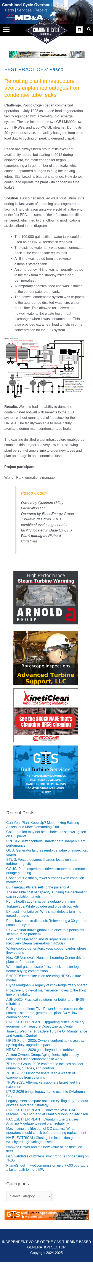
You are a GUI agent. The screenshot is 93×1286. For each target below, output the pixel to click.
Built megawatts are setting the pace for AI (38, 887)
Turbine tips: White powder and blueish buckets (42, 906)
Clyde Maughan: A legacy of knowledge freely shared (47, 985)
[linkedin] (80, 29)
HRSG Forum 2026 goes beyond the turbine (40, 1050)
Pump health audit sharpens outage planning (40, 901)
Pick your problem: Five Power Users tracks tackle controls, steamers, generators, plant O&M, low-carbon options (44, 1013)
